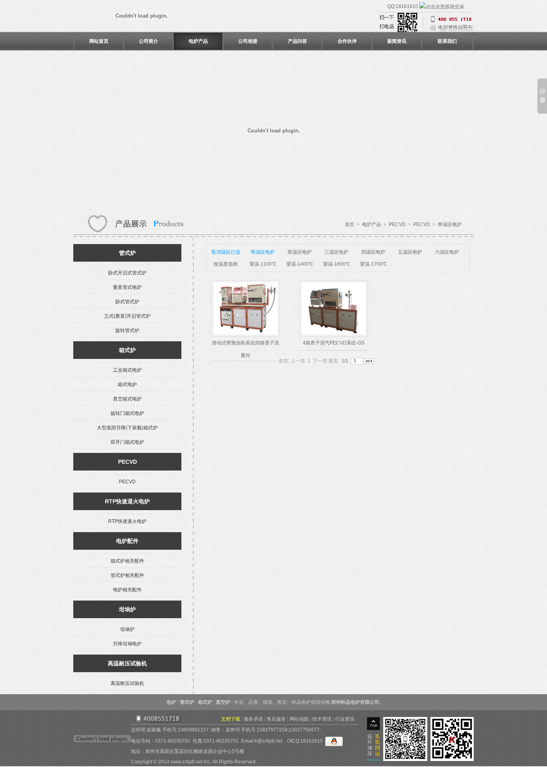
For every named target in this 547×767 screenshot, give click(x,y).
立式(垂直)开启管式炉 (127, 316)
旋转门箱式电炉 (127, 413)
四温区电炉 (373, 252)
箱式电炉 (127, 384)
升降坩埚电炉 (127, 644)
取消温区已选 (225, 252)
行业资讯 (344, 719)
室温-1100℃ (262, 264)
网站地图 (299, 719)
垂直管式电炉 (127, 287)
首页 (349, 224)
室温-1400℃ (299, 264)
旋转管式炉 (127, 330)
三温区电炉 (336, 252)
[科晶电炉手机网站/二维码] (452, 761)
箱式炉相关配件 (127, 561)
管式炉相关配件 (127, 575)
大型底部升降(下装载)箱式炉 (127, 428)
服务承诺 (253, 719)
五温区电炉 (410, 252)
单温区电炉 (450, 224)
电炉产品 (371, 224)
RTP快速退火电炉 (127, 521)
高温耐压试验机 (127, 683)
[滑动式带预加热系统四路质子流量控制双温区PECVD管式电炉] (245, 333)
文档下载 (230, 719)
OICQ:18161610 (306, 741)
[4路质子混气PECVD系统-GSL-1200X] (334, 333)
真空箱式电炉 (127, 399)
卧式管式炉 (127, 301)
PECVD (397, 224)
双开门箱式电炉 (127, 442)
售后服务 (276, 719)
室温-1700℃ (373, 264)
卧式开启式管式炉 (127, 273)
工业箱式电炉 (127, 370)
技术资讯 (322, 719)
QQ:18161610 (403, 6)
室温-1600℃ (336, 264)
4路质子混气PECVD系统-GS (333, 343)
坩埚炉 (127, 629)
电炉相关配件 (127, 590)
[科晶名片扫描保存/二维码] (405, 761)
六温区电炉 (447, 252)
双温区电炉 (300, 252)
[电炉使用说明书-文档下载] (426, 30)
